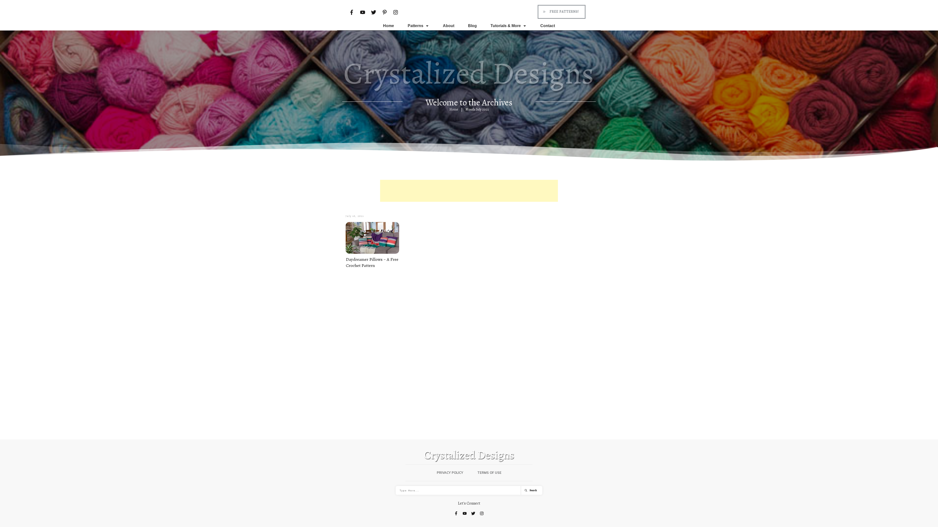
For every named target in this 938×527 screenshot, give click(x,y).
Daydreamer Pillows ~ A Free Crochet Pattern (372, 262)
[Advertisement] (469, 191)
